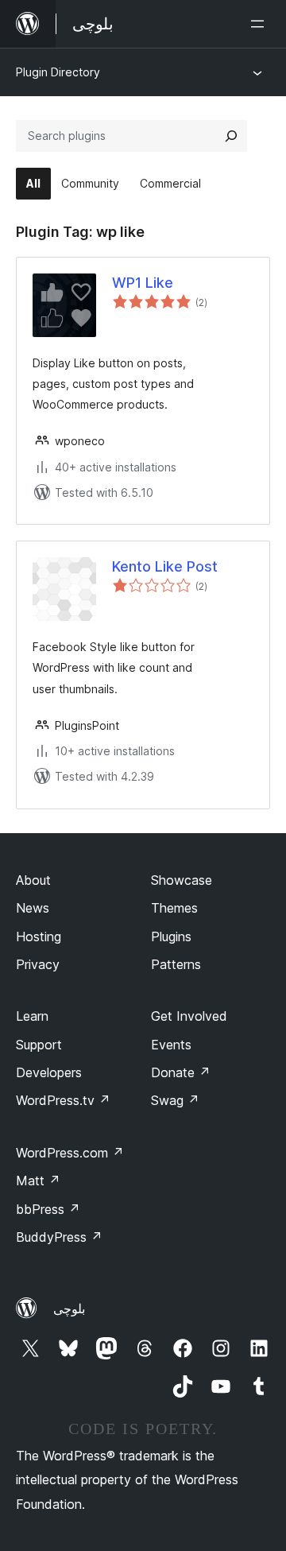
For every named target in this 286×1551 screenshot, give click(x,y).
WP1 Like (142, 282)
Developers (49, 1072)
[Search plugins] (231, 136)
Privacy (38, 964)
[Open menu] (260, 24)
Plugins (171, 936)
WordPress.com (70, 1153)
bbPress (48, 1209)
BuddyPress (59, 1237)
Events (171, 1045)
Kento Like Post (165, 566)
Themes (174, 908)
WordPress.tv (63, 1100)
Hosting (38, 936)
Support (39, 1045)
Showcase (181, 880)
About (33, 880)
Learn (32, 1016)
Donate (181, 1072)
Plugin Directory (58, 72)
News (32, 908)
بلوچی (69, 1308)
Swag (175, 1100)
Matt (38, 1180)
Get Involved (189, 1016)
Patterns (176, 964)
